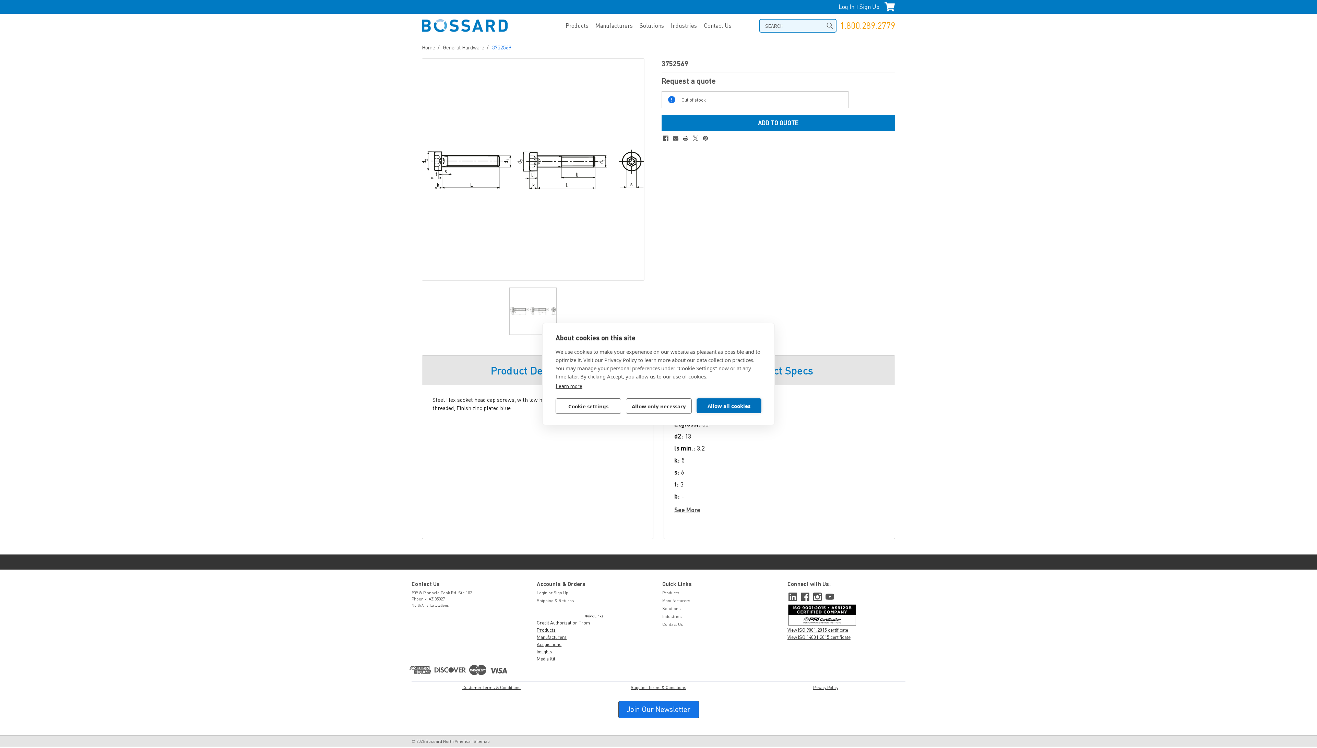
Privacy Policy (825, 687)
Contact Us (718, 25)
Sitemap (482, 741)
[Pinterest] (705, 138)
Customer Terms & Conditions (491, 687)
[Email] (675, 138)
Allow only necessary (659, 406)
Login (542, 592)
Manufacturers (614, 25)
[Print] (685, 138)
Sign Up (869, 6)
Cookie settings (588, 406)
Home (428, 47)
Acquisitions (549, 644)
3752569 (501, 47)
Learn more (569, 386)
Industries (684, 25)
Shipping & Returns (555, 600)
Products (577, 25)
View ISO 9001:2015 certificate (817, 630)
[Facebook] (665, 138)
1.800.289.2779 (867, 25)
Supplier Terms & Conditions (658, 687)
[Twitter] (695, 138)
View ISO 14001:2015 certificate (819, 637)
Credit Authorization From (563, 623)
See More (687, 510)
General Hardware (463, 47)
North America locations (430, 605)
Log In (846, 6)
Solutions (652, 25)
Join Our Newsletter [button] (658, 709)
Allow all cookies (729, 405)
